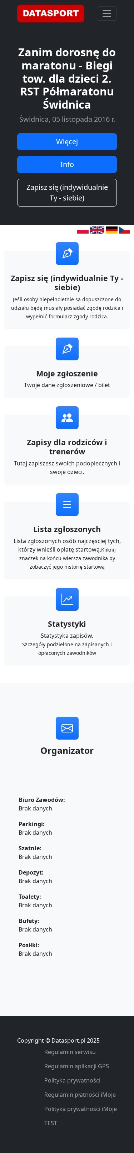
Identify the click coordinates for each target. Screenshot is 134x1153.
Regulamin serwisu (70, 1052)
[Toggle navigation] (107, 13)
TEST (50, 1123)
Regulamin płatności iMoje (80, 1095)
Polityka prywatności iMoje (80, 1109)
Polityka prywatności (72, 1080)
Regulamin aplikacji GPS (76, 1066)
